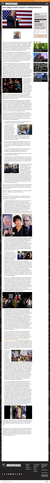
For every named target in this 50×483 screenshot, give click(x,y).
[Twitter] (37, 19)
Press (35, 467)
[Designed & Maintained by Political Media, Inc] (46, 481)
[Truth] (45, 19)
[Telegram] (42, 19)
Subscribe (40, 36)
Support (36, 471)
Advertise (28, 469)
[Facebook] (35, 19)
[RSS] (38, 21)
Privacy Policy (28, 465)
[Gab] (40, 19)
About (35, 469)
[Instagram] (38, 19)
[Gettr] (35, 21)
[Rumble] (44, 19)
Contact (28, 467)
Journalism (36, 464)
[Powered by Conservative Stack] (47, 481)
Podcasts (36, 466)
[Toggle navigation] (46, 3)
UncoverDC (10, 3)
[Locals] (37, 21)
